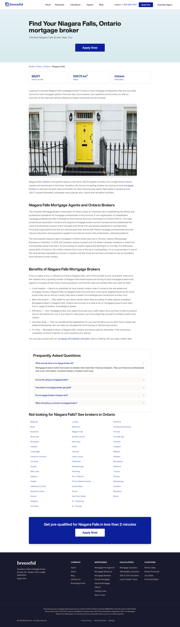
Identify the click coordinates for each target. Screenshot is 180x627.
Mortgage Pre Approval (105, 567)
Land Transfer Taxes (128, 579)
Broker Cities (35, 66)
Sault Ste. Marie (79, 496)
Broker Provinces (152, 571)
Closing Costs (100, 591)
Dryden (33, 466)
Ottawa (116, 476)
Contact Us (76, 579)
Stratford (117, 422)
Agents (90, 4)
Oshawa (75, 451)
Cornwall (34, 461)
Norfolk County (78, 437)
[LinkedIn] (151, 620)
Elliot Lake (34, 471)
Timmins (116, 442)
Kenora (33, 496)
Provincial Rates (151, 579)
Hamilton (117, 486)
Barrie (115, 496)
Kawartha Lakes (37, 491)
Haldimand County (38, 486)
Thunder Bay (118, 437)
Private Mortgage (102, 579)
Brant (32, 427)
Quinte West (77, 486)
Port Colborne (78, 476)
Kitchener (34, 506)
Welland (116, 451)
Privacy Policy (86, 620)
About (48, 4)
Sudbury (34, 476)
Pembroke (76, 461)
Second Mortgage (102, 583)
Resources (59, 4)
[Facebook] (156, 620)
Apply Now (21, 578)
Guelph (33, 481)
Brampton (117, 491)
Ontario (46, 66)
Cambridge (35, 451)
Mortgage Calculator (128, 567)
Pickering (76, 471)
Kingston (34, 501)
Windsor (116, 456)
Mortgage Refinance (103, 571)
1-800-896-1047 (129, 4)
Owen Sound (77, 456)
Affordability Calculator (129, 571)
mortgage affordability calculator (74, 338)
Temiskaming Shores (122, 427)
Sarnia (74, 491)
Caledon (33, 446)
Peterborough (78, 466)
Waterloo (117, 466)
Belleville (34, 422)
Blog (101, 4)
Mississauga (118, 481)
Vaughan (117, 446)
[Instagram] (161, 620)
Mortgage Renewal (103, 575)
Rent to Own (100, 595)
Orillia (74, 446)
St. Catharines (78, 501)
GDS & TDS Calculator (129, 575)
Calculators (75, 4)
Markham (76, 427)
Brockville (34, 437)
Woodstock (118, 461)
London (75, 422)
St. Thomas (77, 506)
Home (73, 567)
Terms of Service (100, 620)
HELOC (98, 587)
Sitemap (111, 620)
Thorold (116, 432)
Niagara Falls (77, 432)
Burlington (34, 442)
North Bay (76, 442)
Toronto (116, 471)
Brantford (34, 432)
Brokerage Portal (78, 583)
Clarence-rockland (38, 456)
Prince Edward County (81, 481)
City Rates (149, 575)
